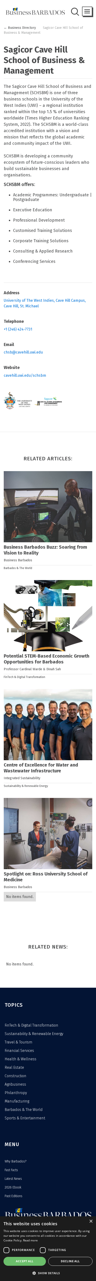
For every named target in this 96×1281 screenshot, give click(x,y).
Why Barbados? (15, 1161)
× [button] (91, 1221)
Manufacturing (17, 1101)
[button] (87, 11)
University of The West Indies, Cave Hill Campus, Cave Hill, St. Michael (45, 303)
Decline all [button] (70, 1261)
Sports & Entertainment (25, 1118)
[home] (34, 11)
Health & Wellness (20, 1059)
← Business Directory (20, 28)
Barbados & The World (18, 568)
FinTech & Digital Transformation (24, 677)
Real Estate (14, 1067)
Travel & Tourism (18, 1042)
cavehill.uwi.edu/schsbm (25, 375)
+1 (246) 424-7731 (18, 329)
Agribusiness (15, 1084)
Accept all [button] (24, 1261)
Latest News (13, 1179)
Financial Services (19, 1050)
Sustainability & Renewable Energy (26, 786)
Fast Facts (11, 1170)
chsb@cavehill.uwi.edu (23, 352)
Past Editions (13, 1196)
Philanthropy (16, 1093)
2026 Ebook (13, 1187)
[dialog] (48, 1248)
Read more (30, 1240)
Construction (15, 1076)
